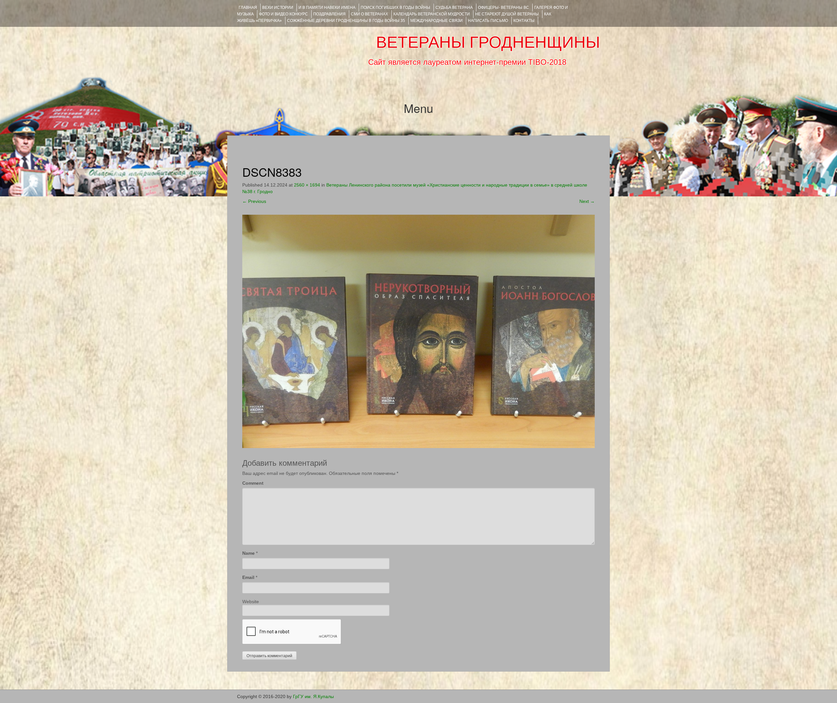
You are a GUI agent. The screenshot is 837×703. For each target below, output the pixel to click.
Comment (253, 483)
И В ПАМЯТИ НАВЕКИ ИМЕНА (327, 7)
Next (587, 201)
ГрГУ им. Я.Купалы (313, 696)
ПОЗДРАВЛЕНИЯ (329, 14)
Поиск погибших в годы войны (395, 7)
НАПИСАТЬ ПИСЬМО (488, 20)
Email (248, 577)
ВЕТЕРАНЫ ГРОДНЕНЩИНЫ (488, 42)
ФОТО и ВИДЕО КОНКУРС (283, 14)
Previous (254, 201)
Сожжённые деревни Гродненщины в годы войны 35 (346, 20)
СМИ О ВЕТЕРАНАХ (369, 14)
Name (248, 553)
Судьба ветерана (454, 7)
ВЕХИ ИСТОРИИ (277, 7)
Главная (248, 7)
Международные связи (436, 20)
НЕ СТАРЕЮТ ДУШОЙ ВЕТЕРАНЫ (507, 14)
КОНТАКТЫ (524, 20)
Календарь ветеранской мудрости (431, 14)
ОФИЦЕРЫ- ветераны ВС (503, 7)
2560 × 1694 (307, 185)
